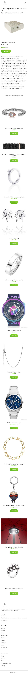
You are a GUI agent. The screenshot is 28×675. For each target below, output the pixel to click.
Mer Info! (6, 51)
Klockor (13, 42)
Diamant (3, 630)
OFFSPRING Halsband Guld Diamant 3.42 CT (14, 464)
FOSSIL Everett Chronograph (14, 423)
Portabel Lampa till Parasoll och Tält (14, 547)
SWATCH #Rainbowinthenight (14, 330)
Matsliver (3, 640)
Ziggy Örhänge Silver (14, 238)
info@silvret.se (4, 620)
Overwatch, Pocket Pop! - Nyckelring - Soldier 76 (14, 505)
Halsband (3, 633)
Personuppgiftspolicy (6, 663)
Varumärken (4, 647)
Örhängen (3, 642)
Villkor (2, 660)
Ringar (2, 645)
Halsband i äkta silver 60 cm (14, 372)
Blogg (2, 656)
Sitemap (3, 665)
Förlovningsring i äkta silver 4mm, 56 (14, 280)
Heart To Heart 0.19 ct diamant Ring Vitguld (14, 197)
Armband (9, 42)
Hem (2, 12)
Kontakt (3, 658)
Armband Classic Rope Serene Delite (14, 128)
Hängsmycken (4, 635)
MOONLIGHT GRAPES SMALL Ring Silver (14, 588)
